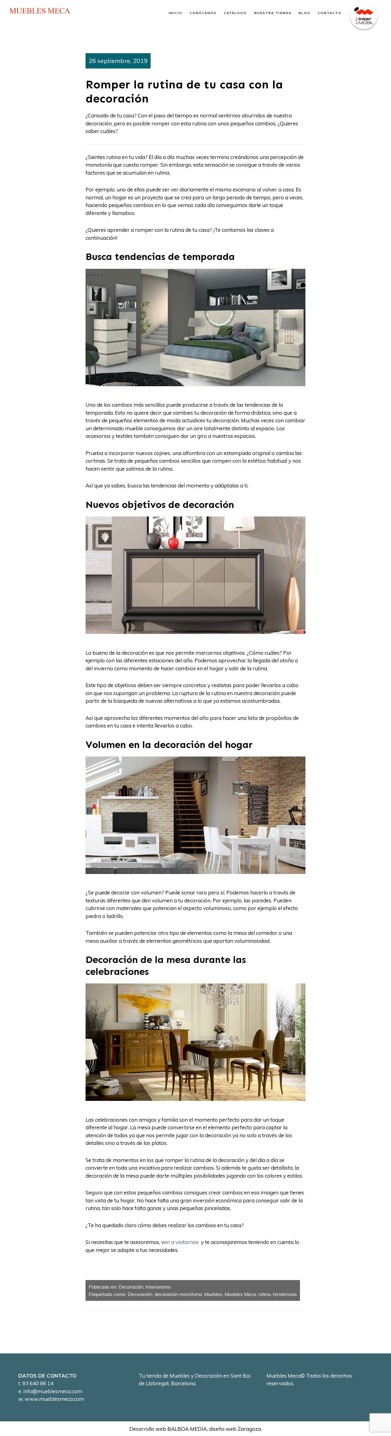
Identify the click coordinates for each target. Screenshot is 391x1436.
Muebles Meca (240, 1294)
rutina (264, 1294)
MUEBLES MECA (39, 11)
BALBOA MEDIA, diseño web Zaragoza (214, 1429)
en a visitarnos (182, 1242)
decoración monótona (178, 1294)
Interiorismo (158, 1287)
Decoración (131, 1287)
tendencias (285, 1294)
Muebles (213, 1294)
